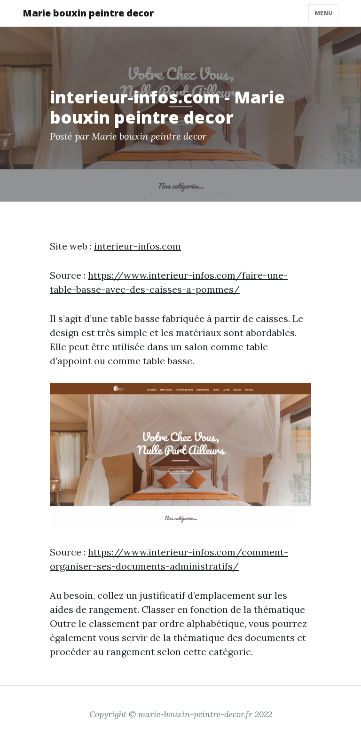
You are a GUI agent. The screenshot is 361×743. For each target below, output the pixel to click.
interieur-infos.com (137, 246)
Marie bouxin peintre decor (88, 13)
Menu (323, 13)
